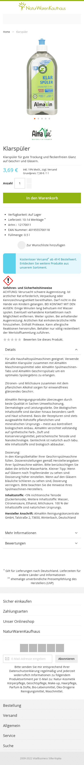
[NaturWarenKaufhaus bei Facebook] (33, 647)
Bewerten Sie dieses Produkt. (43, 339)
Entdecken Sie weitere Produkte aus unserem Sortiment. (44, 265)
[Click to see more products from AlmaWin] (42, 134)
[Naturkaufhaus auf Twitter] (24, 647)
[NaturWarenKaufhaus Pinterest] (42, 647)
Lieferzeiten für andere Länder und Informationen (50, 573)
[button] (34, 119)
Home (6, 31)
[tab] (42, 349)
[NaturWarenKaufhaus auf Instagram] (51, 647)
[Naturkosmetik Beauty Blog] (60, 647)
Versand (52, 169)
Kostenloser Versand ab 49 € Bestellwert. (48, 259)
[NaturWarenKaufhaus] (42, 6)
